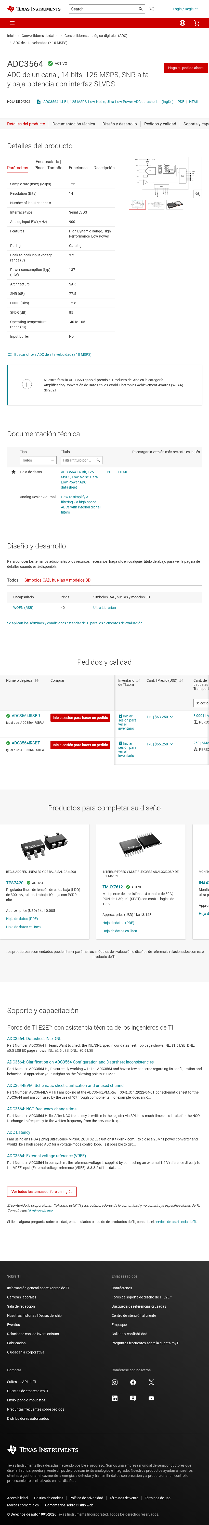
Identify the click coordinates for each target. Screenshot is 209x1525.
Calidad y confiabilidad (129, 1334)
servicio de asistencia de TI (175, 1222)
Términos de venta (124, 1498)
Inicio (11, 36)
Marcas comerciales (23, 1505)
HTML (194, 102)
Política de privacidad (86, 1498)
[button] (12, 23)
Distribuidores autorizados (28, 1418)
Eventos (13, 1325)
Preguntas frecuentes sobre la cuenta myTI (145, 1343)
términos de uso (40, 1210)
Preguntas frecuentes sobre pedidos (35, 1409)
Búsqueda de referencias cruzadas (139, 1306)
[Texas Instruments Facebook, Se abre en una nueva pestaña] (133, 1384)
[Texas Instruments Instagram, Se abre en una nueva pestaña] (115, 1384)
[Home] (34, 9)
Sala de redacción (21, 1306)
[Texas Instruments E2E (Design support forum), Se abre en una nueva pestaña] (133, 1400)
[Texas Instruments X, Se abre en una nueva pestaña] (151, 1384)
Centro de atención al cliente (134, 1315)
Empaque (119, 1325)
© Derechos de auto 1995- (31, 1514)
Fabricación (16, 1343)
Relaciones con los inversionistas (33, 1334)
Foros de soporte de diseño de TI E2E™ (142, 1297)
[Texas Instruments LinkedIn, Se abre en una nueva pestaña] (115, 1400)
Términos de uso (158, 1498)
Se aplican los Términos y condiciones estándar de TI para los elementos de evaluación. (75, 623)
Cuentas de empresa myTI (27, 1391)
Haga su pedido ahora (186, 68)
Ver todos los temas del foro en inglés (41, 1192)
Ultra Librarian (104, 608)
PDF (181, 102)
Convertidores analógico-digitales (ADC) (95, 36)
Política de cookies (48, 1498)
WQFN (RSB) (23, 608)
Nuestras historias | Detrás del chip (34, 1315)
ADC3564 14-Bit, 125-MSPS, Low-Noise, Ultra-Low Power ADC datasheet (100, 102)
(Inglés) (168, 102)
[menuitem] (182, 23)
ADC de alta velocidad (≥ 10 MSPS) (40, 43)
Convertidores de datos (40, 36)
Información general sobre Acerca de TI (38, 1288)
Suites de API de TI (21, 1382)
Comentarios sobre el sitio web (69, 1505)
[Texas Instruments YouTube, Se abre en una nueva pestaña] (151, 1400)
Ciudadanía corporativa (25, 1352)
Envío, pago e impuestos (26, 1400)
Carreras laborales (21, 1297)
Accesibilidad (17, 1498)
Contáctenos (122, 1288)
